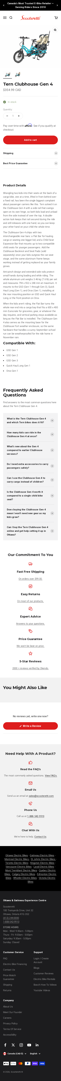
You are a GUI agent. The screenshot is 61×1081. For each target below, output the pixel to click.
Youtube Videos (42, 990)
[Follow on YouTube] (29, 1045)
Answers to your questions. (30, 623)
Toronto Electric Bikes (16, 863)
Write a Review (36, 727)
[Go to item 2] (17, 75)
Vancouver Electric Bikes (19, 866)
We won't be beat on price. (30, 646)
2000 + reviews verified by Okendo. (30, 668)
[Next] (57, 5)
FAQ (5, 958)
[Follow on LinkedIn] (37, 1045)
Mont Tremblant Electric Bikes (21, 870)
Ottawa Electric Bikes (16, 855)
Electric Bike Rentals (44, 979)
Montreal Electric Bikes (17, 859)
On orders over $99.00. (31, 578)
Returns (7, 990)
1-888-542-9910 (11, 921)
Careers (7, 1017)
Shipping (7, 984)
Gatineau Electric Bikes (42, 855)
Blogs (36, 967)
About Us (8, 1006)
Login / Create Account (41, 960)
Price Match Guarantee (9, 977)
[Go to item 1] (7, 75)
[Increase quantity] (19, 116)
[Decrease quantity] (7, 116)
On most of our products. (30, 601)
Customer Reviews (44, 973)
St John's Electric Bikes (43, 859)
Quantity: (7, 109)
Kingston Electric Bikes (42, 863)
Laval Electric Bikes (44, 866)
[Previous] (3, 5)
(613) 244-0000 (11, 918)
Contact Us (9, 969)
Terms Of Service (12, 1029)
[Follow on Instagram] (21, 1045)
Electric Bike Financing (15, 964)
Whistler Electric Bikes (25, 878)
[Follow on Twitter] (13, 1045)
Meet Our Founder (12, 1012)
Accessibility (9, 1034)
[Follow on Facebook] (5, 1045)
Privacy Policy (10, 1023)
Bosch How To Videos (45, 984)
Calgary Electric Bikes (23, 874)
